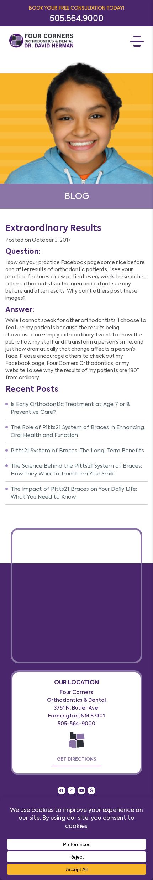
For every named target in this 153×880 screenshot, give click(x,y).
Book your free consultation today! (76, 7)
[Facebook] (61, 790)
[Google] (91, 790)
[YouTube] (81, 790)
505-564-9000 (76, 723)
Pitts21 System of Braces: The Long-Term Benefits (77, 450)
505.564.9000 (77, 17)
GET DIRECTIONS (76, 759)
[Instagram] (71, 790)
